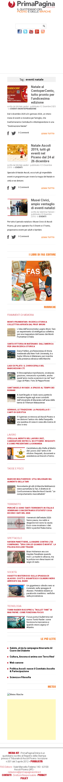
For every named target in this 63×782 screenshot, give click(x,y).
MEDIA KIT (13, 753)
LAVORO (11, 434)
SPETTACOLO (14, 538)
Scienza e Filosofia (20, 677)
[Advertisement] (31, 53)
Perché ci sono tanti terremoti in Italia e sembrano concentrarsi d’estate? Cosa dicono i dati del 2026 (30, 510)
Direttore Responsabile (24, 775)
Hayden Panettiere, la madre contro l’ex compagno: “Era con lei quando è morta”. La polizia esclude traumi (31, 544)
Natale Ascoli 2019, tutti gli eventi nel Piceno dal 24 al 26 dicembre (42, 153)
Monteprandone (27, 109)
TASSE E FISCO (15, 468)
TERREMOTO (14, 504)
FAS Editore (6, 767)
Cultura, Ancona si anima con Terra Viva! (32, 656)
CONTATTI (6, 775)
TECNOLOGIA (14, 606)
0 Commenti (23, 133)
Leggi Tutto (47, 134)
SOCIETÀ (12, 572)
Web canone (16, 662)
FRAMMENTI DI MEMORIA (20, 314)
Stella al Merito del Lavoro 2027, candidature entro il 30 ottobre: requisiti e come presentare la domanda (31, 441)
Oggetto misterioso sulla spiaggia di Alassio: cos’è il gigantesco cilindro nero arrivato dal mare (31, 578)
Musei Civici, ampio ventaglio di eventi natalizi (43, 204)
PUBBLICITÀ (37, 761)
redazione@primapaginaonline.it (24, 772)
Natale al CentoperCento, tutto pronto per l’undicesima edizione (42, 94)
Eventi (14, 109)
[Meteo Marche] (15, 694)
